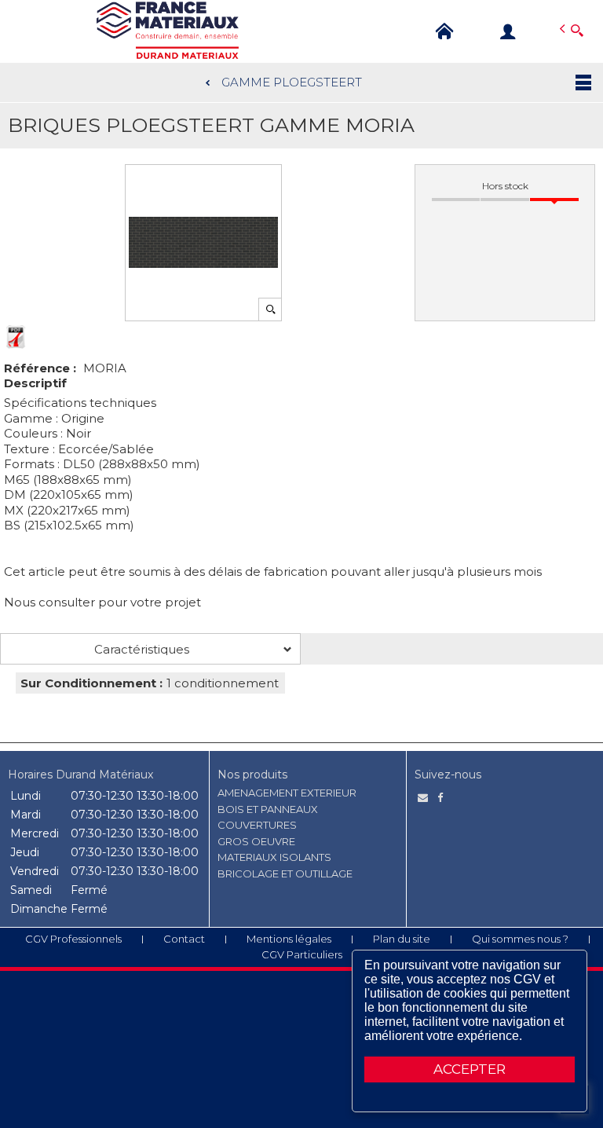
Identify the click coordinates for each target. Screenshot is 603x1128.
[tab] (150, 649)
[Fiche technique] (15, 337)
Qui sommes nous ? (520, 938)
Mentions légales (289, 938)
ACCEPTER (469, 1069)
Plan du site (401, 938)
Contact (184, 938)
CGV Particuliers (301, 954)
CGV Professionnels (73, 938)
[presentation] (150, 649)
